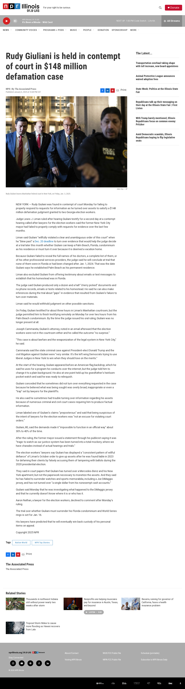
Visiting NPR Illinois (73, 660)
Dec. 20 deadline (44, 241)
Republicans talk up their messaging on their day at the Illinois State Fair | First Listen (156, 105)
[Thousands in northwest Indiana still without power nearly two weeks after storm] (15, 604)
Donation (103, 30)
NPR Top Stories (42, 542)
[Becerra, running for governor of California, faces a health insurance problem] (130, 604)
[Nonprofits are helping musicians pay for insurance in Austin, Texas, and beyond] (73, 604)
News (6, 30)
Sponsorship (119, 30)
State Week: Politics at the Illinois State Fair (157, 90)
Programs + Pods (53, 30)
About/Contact (71, 653)
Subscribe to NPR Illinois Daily (154, 660)
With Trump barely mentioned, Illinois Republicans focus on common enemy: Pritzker (156, 121)
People (87, 30)
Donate (174, 7)
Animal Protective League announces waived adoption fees (155, 77)
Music (73, 30)
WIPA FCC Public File (112, 660)
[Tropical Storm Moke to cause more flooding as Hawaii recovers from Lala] (15, 628)
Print (123, 90)
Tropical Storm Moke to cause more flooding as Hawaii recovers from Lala (43, 626)
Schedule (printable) (150, 653)
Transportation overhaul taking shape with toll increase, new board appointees (157, 64)
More (133, 30)
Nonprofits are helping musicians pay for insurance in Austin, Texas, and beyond (101, 602)
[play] (6, 21)
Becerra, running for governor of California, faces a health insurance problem (157, 602)
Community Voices (26, 30)
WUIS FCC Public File (112, 653)
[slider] (19, 20)
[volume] (15, 21)
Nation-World (21, 542)
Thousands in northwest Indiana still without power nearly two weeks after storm (42, 602)
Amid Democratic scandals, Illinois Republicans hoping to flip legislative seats (155, 137)
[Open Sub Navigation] (11, 30)
